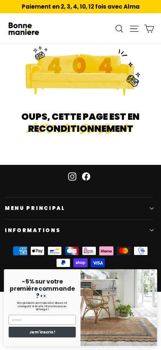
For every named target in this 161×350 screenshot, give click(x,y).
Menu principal (35, 208)
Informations (32, 230)
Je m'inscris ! (42, 332)
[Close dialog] (152, 274)
